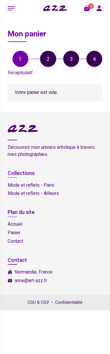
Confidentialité (68, 302)
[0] (87, 8)
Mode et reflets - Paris (31, 185)
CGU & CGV (38, 302)
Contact (15, 241)
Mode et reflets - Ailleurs (33, 193)
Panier (14, 232)
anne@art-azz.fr (31, 280)
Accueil (15, 224)
